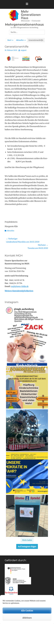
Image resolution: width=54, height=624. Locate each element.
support (23, 50)
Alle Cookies (27, 610)
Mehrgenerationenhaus (24, 24)
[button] (27, 345)
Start (10, 40)
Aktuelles (21, 40)
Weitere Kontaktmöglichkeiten (19, 291)
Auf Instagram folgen (27, 546)
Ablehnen (27, 618)
